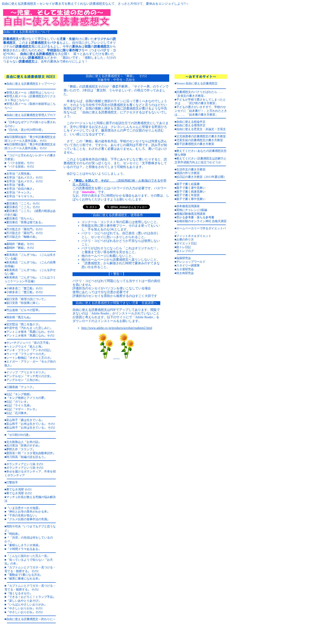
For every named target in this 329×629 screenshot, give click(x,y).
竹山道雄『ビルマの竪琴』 (23, 310)
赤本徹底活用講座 (188, 206)
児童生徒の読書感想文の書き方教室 (199, 140)
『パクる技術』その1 (20, 163)
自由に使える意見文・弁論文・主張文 (201, 129)
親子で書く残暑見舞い (190, 191)
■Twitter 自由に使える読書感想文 (196, 83)
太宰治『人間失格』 (19, 173)
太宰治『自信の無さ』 (20, 188)
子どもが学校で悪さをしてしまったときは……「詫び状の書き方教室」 (200, 101)
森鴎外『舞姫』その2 (20, 247)
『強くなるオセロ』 (19, 593)
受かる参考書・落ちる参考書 (195, 217)
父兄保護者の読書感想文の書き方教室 (201, 136)
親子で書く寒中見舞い (190, 199)
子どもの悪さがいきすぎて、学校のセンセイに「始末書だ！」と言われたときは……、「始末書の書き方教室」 (201, 110)
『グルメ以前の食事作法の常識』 (28, 519)
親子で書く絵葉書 (188, 184)
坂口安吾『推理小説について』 (26, 299)
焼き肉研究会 (185, 273)
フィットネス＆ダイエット (193, 236)
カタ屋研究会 (185, 269)
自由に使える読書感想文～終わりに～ (31, 619)
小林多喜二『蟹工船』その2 (24, 292)
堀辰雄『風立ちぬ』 (19, 317)
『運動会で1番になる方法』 (24, 574)
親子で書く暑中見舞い (190, 187)
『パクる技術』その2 (20, 166)
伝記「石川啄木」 (18, 413)
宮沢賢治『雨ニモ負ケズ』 (23, 324)
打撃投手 (12, 482)
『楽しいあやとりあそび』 (23, 600)
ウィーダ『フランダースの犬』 (26, 354)
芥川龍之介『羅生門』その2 (24, 233)
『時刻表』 (13, 533)
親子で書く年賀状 (188, 195)
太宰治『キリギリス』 (20, 196)
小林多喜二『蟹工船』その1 (24, 288)
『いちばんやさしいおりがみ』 (26, 604)
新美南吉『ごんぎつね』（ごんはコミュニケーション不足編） (30, 279)
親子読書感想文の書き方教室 (195, 144)
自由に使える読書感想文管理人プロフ (31, 115)
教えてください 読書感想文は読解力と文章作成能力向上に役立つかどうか (200, 160)
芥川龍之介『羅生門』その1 (24, 229)
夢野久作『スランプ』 (20, 449)
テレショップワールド (190, 261)
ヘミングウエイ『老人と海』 (25, 346)
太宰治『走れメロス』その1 (24, 177)
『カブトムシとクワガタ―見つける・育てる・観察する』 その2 (30, 587)
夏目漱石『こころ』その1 (23, 203)
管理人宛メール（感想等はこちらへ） (31, 92)
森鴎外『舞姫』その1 (20, 244)
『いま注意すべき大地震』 (23, 508)
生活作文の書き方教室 (190, 169)
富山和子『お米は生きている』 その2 (30, 427)
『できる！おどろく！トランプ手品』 (31, 597)
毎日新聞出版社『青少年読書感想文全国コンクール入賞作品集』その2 (30, 146)
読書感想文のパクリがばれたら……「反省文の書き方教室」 (199, 93)
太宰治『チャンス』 (19, 192)
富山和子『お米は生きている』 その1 (30, 423)
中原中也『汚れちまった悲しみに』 (29, 328)
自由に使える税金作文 (190, 121)
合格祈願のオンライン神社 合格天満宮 (201, 221)
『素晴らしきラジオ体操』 (23, 545)
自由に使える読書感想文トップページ (31, 83)
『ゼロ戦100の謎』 (18, 434)
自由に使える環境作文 (190, 125)
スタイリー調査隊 (188, 265)
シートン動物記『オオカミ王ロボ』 (29, 357)
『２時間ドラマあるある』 (23, 549)
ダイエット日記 (186, 243)
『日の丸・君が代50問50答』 (25, 129)
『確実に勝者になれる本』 (23, 578)
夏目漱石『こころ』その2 (23, 207)
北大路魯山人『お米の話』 (23, 442)
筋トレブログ (185, 251)
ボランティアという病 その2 (24, 467)
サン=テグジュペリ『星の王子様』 (28, 342)
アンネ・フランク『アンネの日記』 (29, 350)
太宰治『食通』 (16, 185)
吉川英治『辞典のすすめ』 (23, 445)
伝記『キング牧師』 (19, 394)
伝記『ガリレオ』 (18, 401)
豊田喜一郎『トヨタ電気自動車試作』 (31, 453)
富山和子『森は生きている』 (25, 420)
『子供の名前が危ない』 (22, 515)
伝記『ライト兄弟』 (19, 405)
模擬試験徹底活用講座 (190, 213)
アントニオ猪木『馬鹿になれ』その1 (30, 331)
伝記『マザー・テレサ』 (22, 409)
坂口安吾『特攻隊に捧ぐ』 (23, 303)
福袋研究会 (183, 258)
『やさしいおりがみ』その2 (24, 612)
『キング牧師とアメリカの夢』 (26, 397)
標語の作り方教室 (188, 173)
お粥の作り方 (185, 239)
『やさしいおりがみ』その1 (24, 608)
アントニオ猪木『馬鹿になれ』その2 (30, 335)
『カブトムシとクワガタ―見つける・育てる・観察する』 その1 (30, 569)
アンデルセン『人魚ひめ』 (23, 380)
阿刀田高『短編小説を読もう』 (26, 457)
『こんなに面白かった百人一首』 (28, 556)
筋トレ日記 (183, 247)
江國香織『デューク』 (20, 387)
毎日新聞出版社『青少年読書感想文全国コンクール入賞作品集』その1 (30, 138)
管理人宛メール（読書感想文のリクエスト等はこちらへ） (30, 98)
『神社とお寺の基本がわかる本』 (28, 511)
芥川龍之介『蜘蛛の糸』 (22, 236)
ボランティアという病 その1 (24, 464)
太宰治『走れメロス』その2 (24, 181)
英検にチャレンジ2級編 (191, 210)
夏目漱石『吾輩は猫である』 (25, 222)
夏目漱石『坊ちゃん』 (20, 218)
